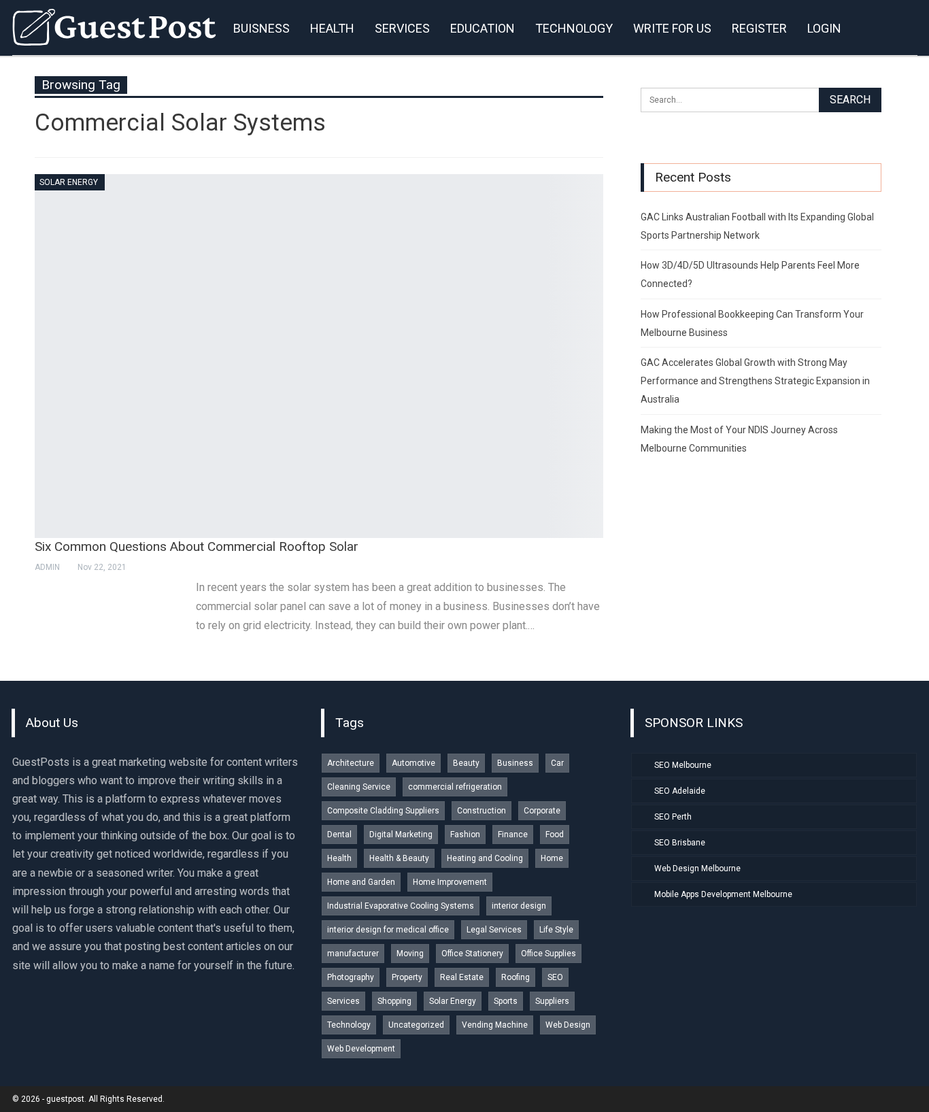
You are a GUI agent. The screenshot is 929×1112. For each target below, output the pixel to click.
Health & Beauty (399, 858)
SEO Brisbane (679, 842)
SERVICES (402, 28)
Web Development (361, 1049)
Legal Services (494, 929)
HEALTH (332, 28)
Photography (350, 977)
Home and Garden (361, 882)
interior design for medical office (388, 929)
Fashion (465, 834)
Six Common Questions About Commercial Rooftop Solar (196, 546)
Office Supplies (548, 953)
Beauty (466, 763)
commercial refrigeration (455, 787)
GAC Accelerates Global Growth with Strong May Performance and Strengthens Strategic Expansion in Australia (755, 381)
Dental (339, 834)
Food (554, 834)
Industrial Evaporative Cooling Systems (400, 906)
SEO (555, 977)
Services (343, 1001)
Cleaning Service (358, 787)
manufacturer (353, 953)
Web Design (567, 1025)
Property (407, 977)
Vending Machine (495, 1025)
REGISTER (759, 28)
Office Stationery (472, 953)
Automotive (413, 763)
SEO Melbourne (682, 765)
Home (552, 858)
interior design (519, 906)
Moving (410, 953)
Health (339, 858)
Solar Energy (68, 182)
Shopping (394, 1001)
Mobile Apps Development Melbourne (723, 894)
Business (515, 763)
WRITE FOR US (672, 28)
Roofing (515, 977)
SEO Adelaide (679, 791)
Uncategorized (416, 1025)
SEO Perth (673, 817)
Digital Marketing (401, 834)
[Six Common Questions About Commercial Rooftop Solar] (319, 356)
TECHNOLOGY (574, 28)
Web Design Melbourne (697, 868)
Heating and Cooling (485, 858)
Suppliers (552, 1001)
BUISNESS (261, 28)
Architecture (350, 763)
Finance (513, 834)
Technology (349, 1025)
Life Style (556, 929)
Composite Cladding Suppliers (383, 810)
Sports (506, 1001)
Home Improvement (450, 882)
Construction (481, 810)
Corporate (542, 810)
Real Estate (462, 977)
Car (557, 763)
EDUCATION (482, 28)
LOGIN (824, 28)
